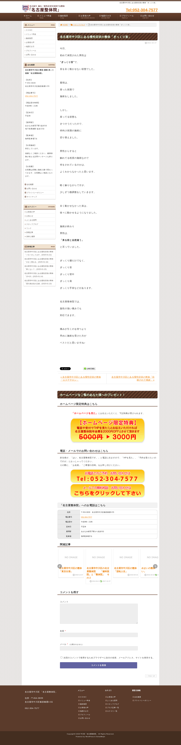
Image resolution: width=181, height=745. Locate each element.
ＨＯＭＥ (29, 30)
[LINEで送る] (89, 368)
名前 (62, 631)
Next (155, 566)
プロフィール (128, 17)
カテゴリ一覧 (112, 711)
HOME (65, 25)
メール (63, 644)
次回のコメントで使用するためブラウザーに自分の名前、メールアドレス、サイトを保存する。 (109, 658)
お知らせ (29, 216)
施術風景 (64, 17)
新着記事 (29, 232)
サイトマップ (32, 197)
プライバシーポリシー (35, 193)
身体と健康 (30, 236)
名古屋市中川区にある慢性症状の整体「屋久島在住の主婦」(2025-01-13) (38, 282)
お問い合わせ (148, 17)
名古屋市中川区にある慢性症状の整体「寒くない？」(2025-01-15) (38, 267)
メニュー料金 (45, 17)
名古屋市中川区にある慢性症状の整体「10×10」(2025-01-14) (38, 274)
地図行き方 (106, 17)
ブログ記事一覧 (113, 707)
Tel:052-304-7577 (142, 10)
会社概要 (30, 184)
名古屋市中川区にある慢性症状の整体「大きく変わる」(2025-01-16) (38, 260)
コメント (64, 602)
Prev (59, 566)
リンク (28, 228)
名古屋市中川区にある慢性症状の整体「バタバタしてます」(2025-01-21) (38, 253)
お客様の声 (88, 17)
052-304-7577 (86, 517)
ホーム (29, 17)
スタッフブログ (79, 25)
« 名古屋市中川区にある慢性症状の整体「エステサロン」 (81, 378)
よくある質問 (31, 220)
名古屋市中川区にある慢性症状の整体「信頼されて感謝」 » (132, 378)
